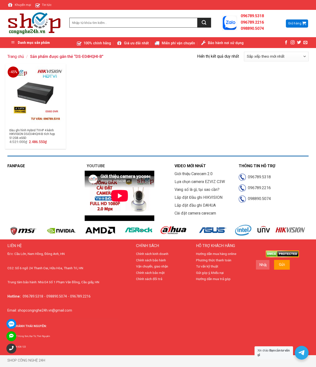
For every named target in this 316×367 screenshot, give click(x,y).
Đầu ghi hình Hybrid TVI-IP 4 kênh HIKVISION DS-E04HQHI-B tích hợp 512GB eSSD (32, 134)
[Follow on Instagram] (293, 42)
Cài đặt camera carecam (195, 213)
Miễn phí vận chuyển (178, 43)
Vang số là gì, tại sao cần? (197, 189)
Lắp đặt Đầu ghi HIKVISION (198, 197)
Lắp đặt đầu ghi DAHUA (195, 205)
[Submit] (204, 23)
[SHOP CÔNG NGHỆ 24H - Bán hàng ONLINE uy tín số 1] (34, 23)
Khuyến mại (23, 5)
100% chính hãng (97, 43)
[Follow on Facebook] (286, 42)
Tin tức (47, 5)
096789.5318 (258, 177)
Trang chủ (15, 56)
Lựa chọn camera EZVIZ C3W (200, 181)
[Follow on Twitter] (299, 42)
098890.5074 (258, 198)
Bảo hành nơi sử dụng (226, 43)
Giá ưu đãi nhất (136, 43)
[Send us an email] (305, 42)
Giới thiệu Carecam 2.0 (194, 173)
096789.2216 (258, 187)
